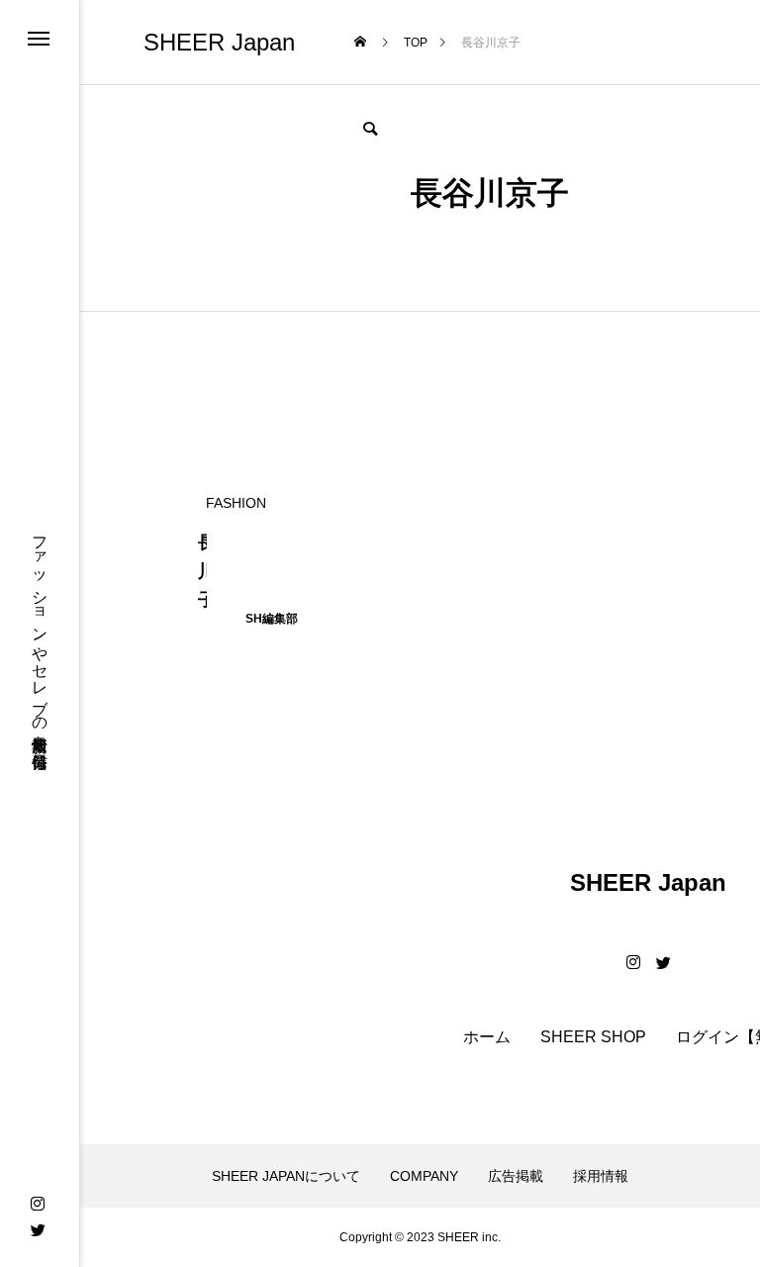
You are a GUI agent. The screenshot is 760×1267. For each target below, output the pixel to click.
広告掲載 (515, 1176)
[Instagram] (38, 1204)
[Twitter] (38, 1229)
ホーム (487, 1037)
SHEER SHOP (593, 1037)
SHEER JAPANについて (286, 1176)
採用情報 (600, 1176)
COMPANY (424, 1176)
